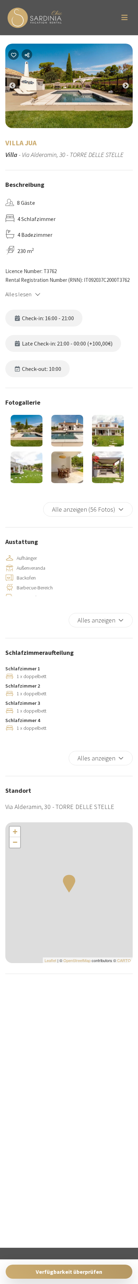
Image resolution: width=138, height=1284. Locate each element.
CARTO (124, 960)
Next (131, 87)
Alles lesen (18, 294)
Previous (17, 87)
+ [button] (15, 831)
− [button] (15, 842)
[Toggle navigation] (124, 17)
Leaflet (50, 960)
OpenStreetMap (77, 960)
